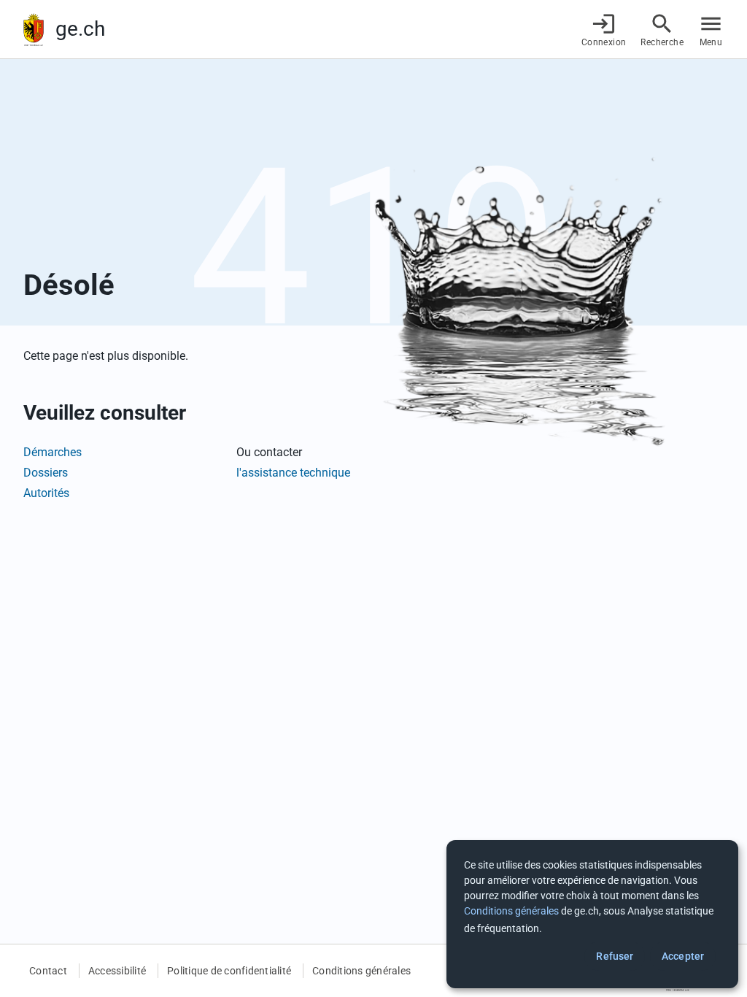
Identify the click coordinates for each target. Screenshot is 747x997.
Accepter (683, 956)
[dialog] (592, 914)
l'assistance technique (293, 473)
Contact (48, 971)
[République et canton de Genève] (33, 29)
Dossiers (45, 473)
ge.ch (80, 29)
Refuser (614, 956)
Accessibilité (117, 971)
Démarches (52, 452)
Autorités (46, 493)
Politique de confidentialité (229, 971)
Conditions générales (361, 971)
